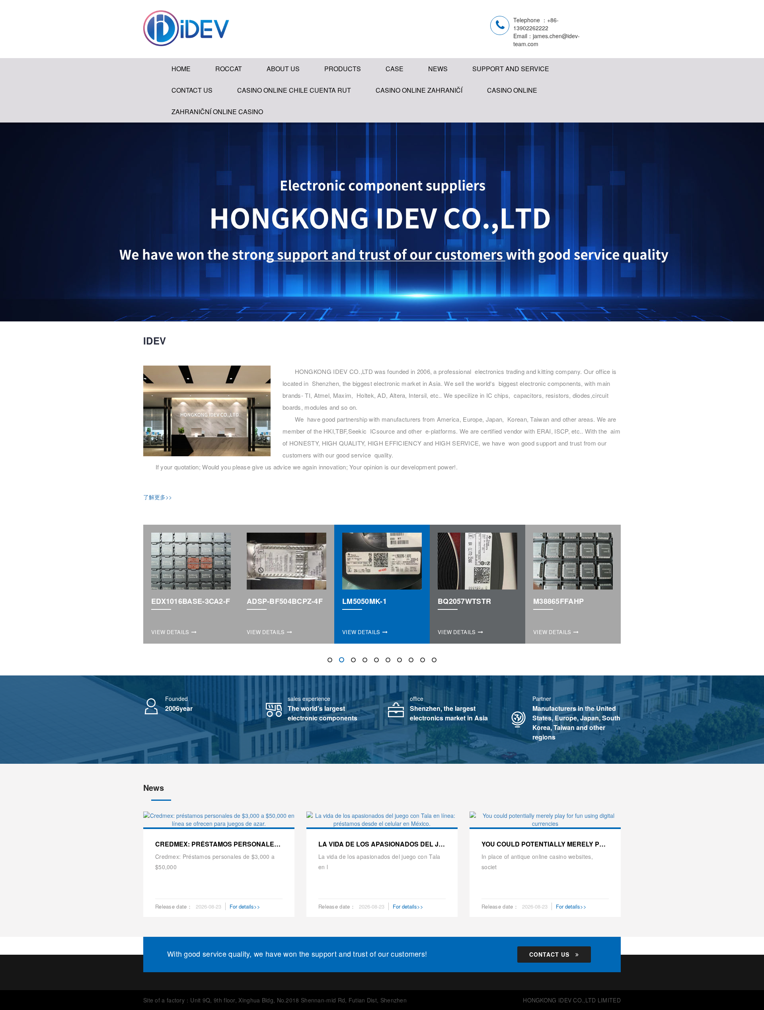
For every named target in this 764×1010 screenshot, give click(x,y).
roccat (228, 68)
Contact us (549, 954)
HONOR (281, 111)
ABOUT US (283, 68)
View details (170, 632)
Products (342, 68)
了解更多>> (157, 497)
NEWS (438, 68)
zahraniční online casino (217, 111)
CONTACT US (192, 90)
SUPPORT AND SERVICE (510, 68)
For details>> (245, 906)
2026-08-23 (208, 906)
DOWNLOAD (494, 95)
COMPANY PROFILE (300, 95)
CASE (394, 68)
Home (181, 68)
